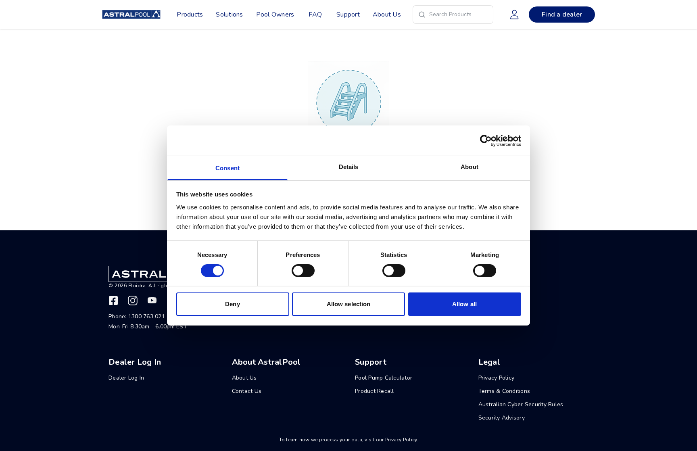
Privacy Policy (401, 439)
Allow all (464, 304)
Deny (232, 304)
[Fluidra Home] (131, 14)
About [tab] (469, 166)
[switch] (303, 270)
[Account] (514, 14)
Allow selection (349, 304)
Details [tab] (349, 166)
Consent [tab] (227, 168)
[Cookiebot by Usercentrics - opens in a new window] (486, 140)
